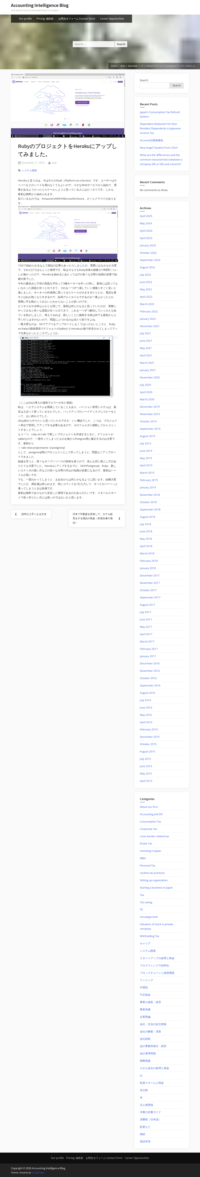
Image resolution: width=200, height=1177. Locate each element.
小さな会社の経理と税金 (154, 1068)
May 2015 (146, 773)
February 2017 (149, 649)
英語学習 (145, 1141)
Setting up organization (154, 880)
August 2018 (147, 517)
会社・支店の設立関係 (153, 1024)
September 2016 (150, 685)
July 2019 (145, 443)
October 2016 (148, 678)
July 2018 (145, 524)
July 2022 (145, 274)
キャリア (145, 943)
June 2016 (146, 707)
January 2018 (148, 568)
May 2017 (146, 627)
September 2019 (150, 429)
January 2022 (148, 319)
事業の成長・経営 (150, 1002)
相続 (142, 1134)
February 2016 (149, 729)
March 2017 (147, 641)
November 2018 (150, 495)
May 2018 (146, 538)
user (54, 162)
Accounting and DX (151, 814)
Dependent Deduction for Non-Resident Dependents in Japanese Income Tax (160, 128)
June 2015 (146, 766)
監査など (145, 1127)
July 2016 (145, 700)
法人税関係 (146, 1105)
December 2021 (150, 326)
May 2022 (146, 289)
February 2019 (149, 480)
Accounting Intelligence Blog (40, 5)
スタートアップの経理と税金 (157, 958)
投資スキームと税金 (152, 1083)
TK (141, 909)
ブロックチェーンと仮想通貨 (157, 973)
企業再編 (145, 1017)
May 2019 (146, 458)
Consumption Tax (150, 821)
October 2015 (148, 744)
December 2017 (150, 575)
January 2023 (148, 245)
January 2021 (148, 370)
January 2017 (148, 656)
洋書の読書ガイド (150, 1112)
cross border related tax (154, 836)
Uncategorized (149, 917)
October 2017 (148, 590)
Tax (142, 895)
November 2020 (150, 377)
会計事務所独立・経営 (153, 1046)
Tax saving (146, 902)
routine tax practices (152, 873)
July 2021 (145, 333)
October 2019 (148, 421)
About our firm (149, 807)
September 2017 (150, 597)
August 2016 (147, 693)
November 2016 (150, 671)
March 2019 (147, 472)
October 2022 (148, 253)
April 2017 (146, 634)
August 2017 (147, 604)
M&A (143, 858)
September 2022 (150, 260)
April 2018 (146, 546)
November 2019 (150, 414)
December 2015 (150, 737)
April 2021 (146, 355)
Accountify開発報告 (151, 140)
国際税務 (145, 1060)
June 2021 (146, 340)
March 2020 (147, 399)
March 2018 (147, 553)
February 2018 (149, 561)
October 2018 (148, 502)
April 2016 (146, 722)
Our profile (25, 18)
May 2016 (146, 715)
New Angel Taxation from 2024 (159, 147)
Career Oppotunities (112, 18)
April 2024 (146, 230)
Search (144, 80)
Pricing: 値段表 (45, 18)
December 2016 (150, 663)
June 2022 (146, 282)
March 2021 (147, 362)
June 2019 (146, 451)
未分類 (144, 1090)
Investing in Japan (150, 851)
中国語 (144, 987)
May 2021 (146, 348)
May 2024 (146, 223)
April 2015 (146, 781)
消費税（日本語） (150, 1119)
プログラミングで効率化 (154, 965)
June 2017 (146, 619)
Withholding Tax (149, 936)
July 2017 (145, 612)
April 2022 (146, 296)
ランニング (146, 980)
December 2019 (150, 406)
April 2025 (146, 216)
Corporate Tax (148, 829)
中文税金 (145, 994)
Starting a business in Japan (156, 887)
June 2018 (146, 531)
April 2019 (146, 465)
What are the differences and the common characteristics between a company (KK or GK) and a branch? (161, 159)
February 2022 (149, 311)
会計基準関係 (148, 1053)
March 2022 (147, 304)
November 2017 (150, 583)
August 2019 (147, 436)
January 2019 (148, 487)
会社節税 (145, 1039)
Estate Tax (146, 843)
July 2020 (145, 385)
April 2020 (146, 392)
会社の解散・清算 (150, 1031)
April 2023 (146, 238)
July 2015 (145, 759)
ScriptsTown (38, 1172)
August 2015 (147, 751)
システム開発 (29, 170)
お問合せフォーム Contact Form (76, 18)
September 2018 (150, 509)
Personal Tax (147, 865)
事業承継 (145, 1009)
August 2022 (147, 267)
